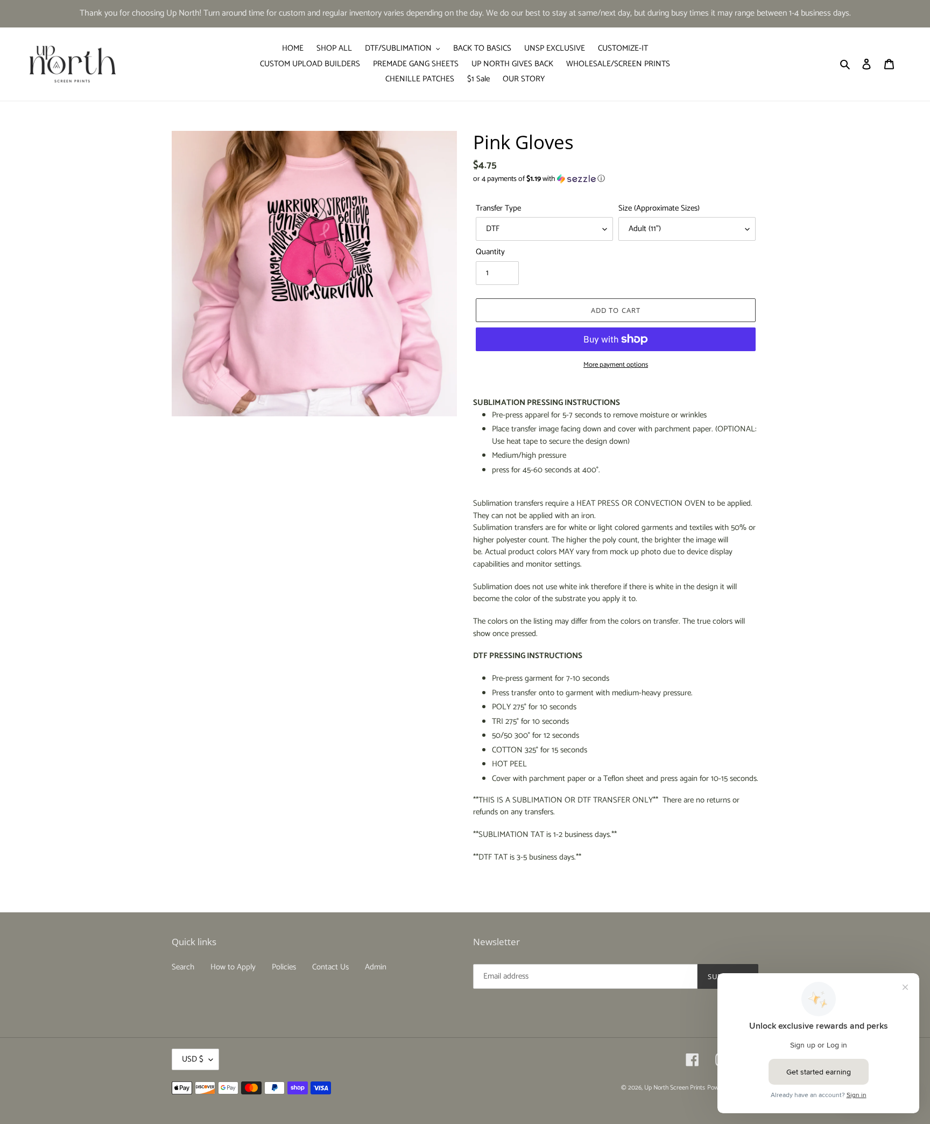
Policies (284, 967)
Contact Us (330, 967)
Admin (375, 967)
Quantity (490, 252)
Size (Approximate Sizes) (659, 209)
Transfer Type (498, 209)
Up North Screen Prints (674, 1088)
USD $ (192, 1059)
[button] (539, 179)
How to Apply (233, 967)
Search (183, 967)
